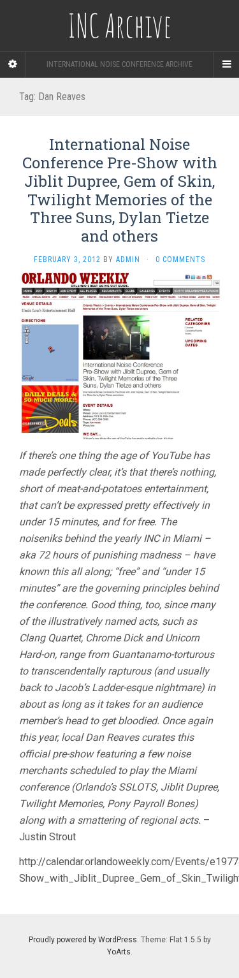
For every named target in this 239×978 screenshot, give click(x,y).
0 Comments (180, 259)
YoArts (119, 951)
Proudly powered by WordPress (83, 939)
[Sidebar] (12, 64)
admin (128, 259)
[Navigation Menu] (226, 64)
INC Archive (119, 25)
